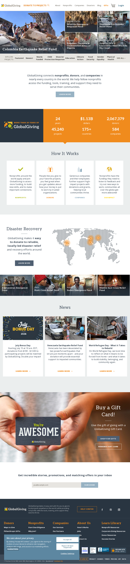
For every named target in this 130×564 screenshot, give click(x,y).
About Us (84, 523)
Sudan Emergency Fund (79, 290)
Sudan (70, 287)
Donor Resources (109, 535)
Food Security (90, 58)
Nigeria (70, 40)
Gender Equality (100, 58)
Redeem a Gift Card (108, 446)
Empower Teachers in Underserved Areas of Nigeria (78, 45)
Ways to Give (9, 527)
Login (121, 5)
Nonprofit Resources (110, 527)
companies (93, 75)
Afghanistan (8, 285)
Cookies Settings (67, 553)
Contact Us (82, 539)
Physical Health (111, 58)
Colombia (7, 45)
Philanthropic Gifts (12, 531)
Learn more (24, 263)
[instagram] (111, 509)
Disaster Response (59, 58)
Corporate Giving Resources (113, 531)
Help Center (87, 509)
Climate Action (80, 58)
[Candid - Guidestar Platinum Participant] (94, 550)
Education (70, 58)
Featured (19, 58)
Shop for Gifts (108, 439)
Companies (79, 5)
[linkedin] (119, 509)
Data (124, 559)
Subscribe (89, 485)
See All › (121, 58)
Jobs (79, 531)
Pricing (114, 559)
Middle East (105, 285)
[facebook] (102, 509)
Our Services (58, 527)
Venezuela (104, 21)
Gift (106, 5)
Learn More (65, 94)
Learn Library (111, 523)
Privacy (92, 559)
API (119, 559)
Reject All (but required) (67, 547)
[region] (41, 547)
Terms (107, 559)
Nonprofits (67, 5)
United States (73, 21)
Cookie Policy (12, 549)
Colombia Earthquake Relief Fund (30, 49)
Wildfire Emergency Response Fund (77, 25)
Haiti (36, 287)
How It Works (82, 527)
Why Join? (32, 531)
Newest (29, 58)
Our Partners (58, 531)
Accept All (67, 539)
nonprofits (62, 75)
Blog (99, 5)
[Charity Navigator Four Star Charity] (86, 550)
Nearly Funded (39, 58)
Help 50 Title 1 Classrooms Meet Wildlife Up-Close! (113, 45)
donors (74, 75)
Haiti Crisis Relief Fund (46, 290)
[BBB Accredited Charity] (104, 550)
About (57, 5)
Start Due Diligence (36, 527)
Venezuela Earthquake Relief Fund (111, 25)
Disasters (91, 5)
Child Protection (50, 58)
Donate (35, 5)
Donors (9, 523)
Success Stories (108, 539)
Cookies (100, 559)
